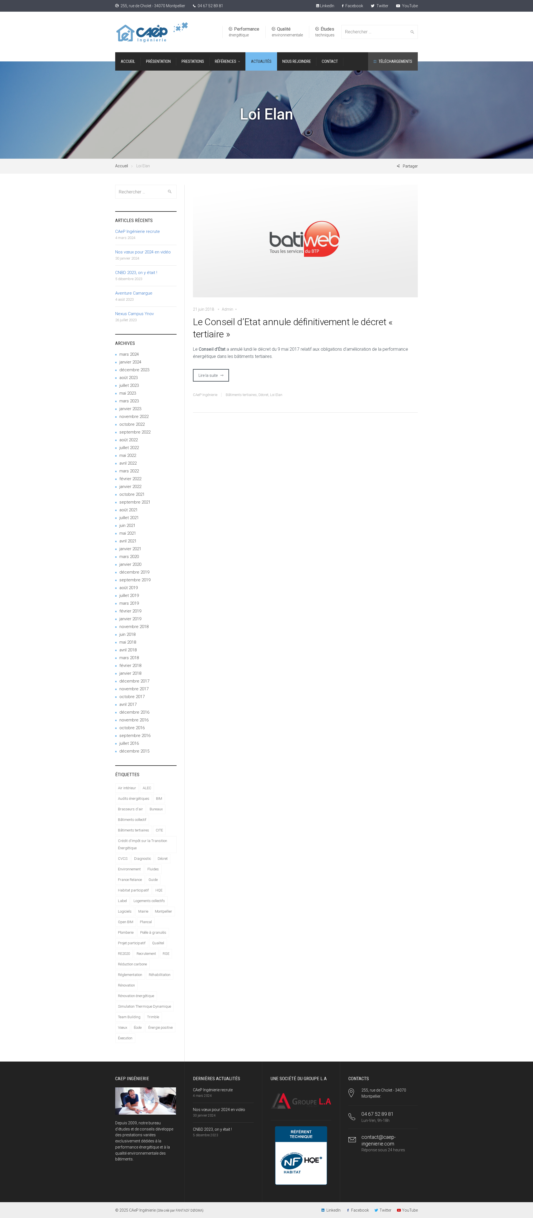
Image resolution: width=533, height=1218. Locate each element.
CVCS (122, 858)
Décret (263, 395)
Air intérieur (127, 788)
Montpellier (163, 911)
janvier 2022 (130, 486)
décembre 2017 (134, 681)
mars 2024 (129, 354)
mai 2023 (127, 393)
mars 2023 (129, 400)
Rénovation (126, 985)
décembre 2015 (134, 751)
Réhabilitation (159, 975)
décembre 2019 (134, 572)
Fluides (153, 869)
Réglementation (130, 975)
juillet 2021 (129, 517)
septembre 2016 (134, 735)
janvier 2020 (130, 564)
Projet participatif (131, 943)
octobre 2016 (132, 727)
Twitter (382, 6)
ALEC (147, 788)
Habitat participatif (133, 890)
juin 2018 (127, 634)
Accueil (121, 166)
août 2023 (128, 377)
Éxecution (125, 1038)
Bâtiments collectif (132, 820)
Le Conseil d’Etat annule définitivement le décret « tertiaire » (293, 328)
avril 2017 (128, 704)
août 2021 (128, 509)
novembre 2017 (134, 688)
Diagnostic (142, 858)
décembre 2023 (134, 369)
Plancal (146, 922)
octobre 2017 (132, 696)
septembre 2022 (134, 432)
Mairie (143, 911)
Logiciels (125, 911)
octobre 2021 (132, 494)
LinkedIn (326, 6)
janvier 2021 (130, 548)
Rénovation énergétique (136, 996)
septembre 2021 (134, 502)
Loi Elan (276, 395)
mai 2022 (127, 455)
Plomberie (126, 932)
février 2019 (130, 611)
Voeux (122, 1027)
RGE (166, 954)
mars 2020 (129, 556)
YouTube (409, 6)
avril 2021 (128, 541)
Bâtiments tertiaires (241, 395)
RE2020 (124, 954)
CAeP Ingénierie (205, 395)
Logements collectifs (149, 901)
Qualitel (158, 943)
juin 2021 (127, 525)
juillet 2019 (129, 595)
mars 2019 (129, 603)
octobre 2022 (132, 424)
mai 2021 (127, 533)
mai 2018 (127, 642)
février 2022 (130, 478)
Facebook (354, 6)
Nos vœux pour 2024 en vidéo (143, 252)
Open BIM (125, 922)
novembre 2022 (134, 416)
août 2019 (128, 587)
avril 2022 (128, 463)
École (138, 1027)
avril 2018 (128, 649)
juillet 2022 (129, 447)
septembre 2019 (134, 579)
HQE (158, 890)
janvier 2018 (130, 673)
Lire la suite (208, 375)
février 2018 (130, 665)
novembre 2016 (134, 720)
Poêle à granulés (153, 932)
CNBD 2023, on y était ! (136, 272)
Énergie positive (160, 1027)
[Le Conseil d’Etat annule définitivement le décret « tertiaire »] (305, 245)
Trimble (153, 1017)
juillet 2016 (129, 743)
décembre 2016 (134, 712)
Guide (153, 880)
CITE (159, 830)
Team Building (129, 1017)
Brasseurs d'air (130, 809)
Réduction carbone (132, 964)
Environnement (129, 869)
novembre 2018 (134, 626)
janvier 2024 (130, 362)
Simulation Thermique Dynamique (144, 1006)
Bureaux (156, 809)
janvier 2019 (130, 618)
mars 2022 (129, 471)
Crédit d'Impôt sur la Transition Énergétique (142, 844)
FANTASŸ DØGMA (189, 1210)
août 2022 (128, 439)
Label (122, 901)
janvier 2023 (130, 408)
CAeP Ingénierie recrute (137, 231)
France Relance (130, 880)
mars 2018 (129, 657)
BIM (159, 798)
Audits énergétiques (133, 798)
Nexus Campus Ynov (134, 313)
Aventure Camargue (133, 293)
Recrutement (146, 954)
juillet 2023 (129, 385)
